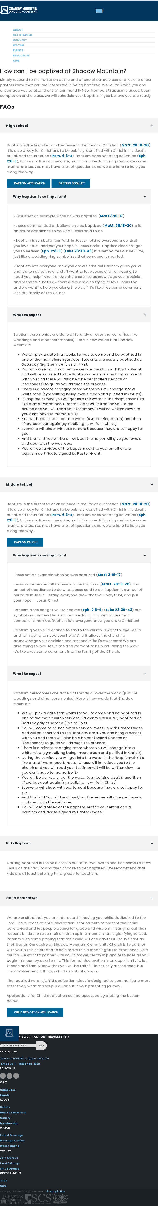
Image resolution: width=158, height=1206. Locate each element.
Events (18, 50)
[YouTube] (16, 1076)
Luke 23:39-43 (78, 251)
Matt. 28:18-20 (135, 145)
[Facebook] (3, 1076)
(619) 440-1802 (29, 1064)
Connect (20, 40)
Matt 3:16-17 (111, 216)
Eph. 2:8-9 (51, 251)
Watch (18, 45)
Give (16, 61)
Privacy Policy (56, 1191)
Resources (21, 56)
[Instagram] (9, 1076)
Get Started (22, 35)
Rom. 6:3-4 (62, 155)
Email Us (7, 1064)
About (18, 30)
